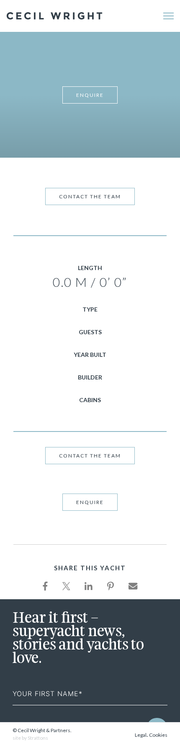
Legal (141, 735)
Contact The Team (90, 196)
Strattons (38, 738)
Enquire (90, 95)
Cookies (158, 735)
